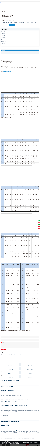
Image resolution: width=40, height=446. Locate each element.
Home (2, 3)
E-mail (2, 339)
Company (22, 339)
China (12, 354)
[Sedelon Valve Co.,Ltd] (3, 0)
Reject (3, 444)
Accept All (8, 444)
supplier (23, 354)
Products (6, 3)
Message (2, 342)
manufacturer (17, 354)
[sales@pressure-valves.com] (39, 222)
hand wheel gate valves (5, 354)
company (33, 354)
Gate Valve (10, 3)
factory (28, 354)
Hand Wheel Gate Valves (7, 71)
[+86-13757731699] (39, 220)
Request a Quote (11, 24)
